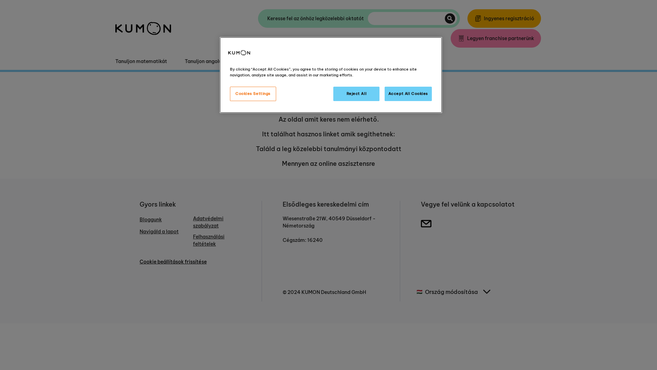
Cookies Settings (253, 93)
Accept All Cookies (408, 93)
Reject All (357, 93)
